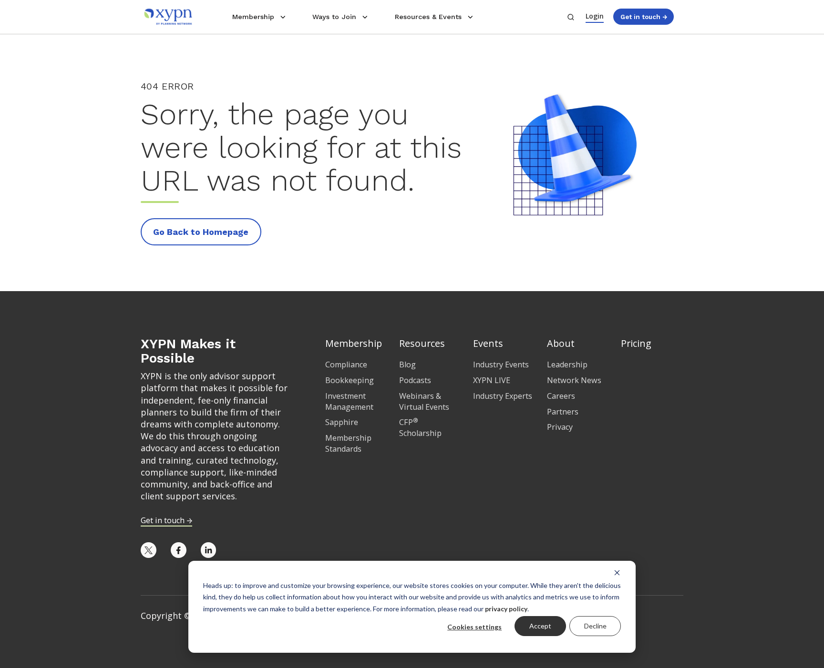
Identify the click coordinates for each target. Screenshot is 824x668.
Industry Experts (502, 396)
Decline (595, 626)
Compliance (346, 364)
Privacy (560, 427)
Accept (540, 626)
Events (488, 343)
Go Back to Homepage (200, 232)
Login (595, 15)
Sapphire (341, 422)
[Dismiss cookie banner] (617, 572)
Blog (407, 364)
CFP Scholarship (420, 427)
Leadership (567, 364)
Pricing (636, 343)
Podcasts (415, 380)
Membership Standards (348, 443)
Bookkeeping (349, 380)
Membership (253, 16)
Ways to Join (334, 16)
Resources (422, 343)
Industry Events (501, 364)
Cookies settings (474, 627)
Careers (561, 396)
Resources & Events (428, 16)
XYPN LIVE (491, 380)
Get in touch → (643, 16)
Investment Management (349, 401)
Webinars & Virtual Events (424, 401)
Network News (574, 380)
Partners (562, 411)
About (561, 343)
